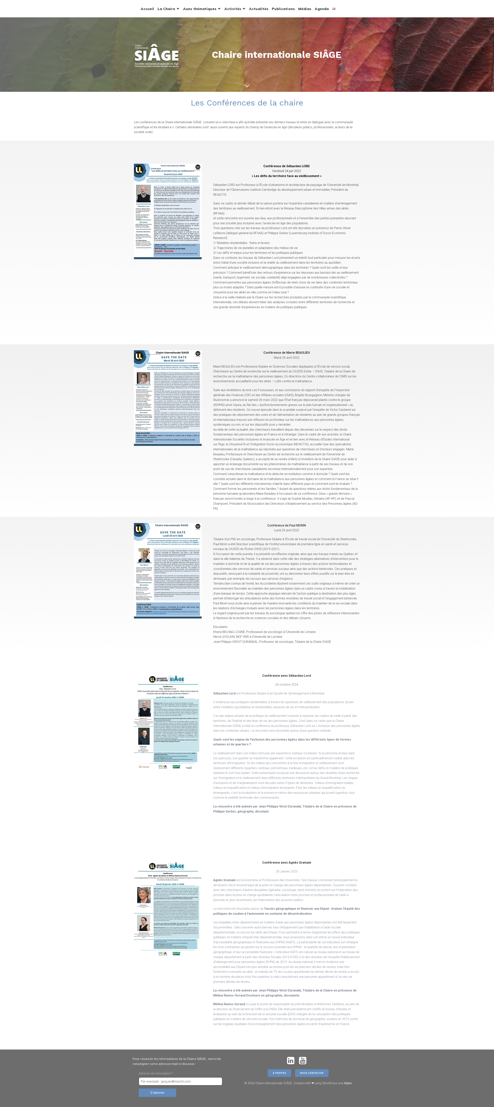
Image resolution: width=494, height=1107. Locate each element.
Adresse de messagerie (156, 1073)
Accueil (147, 9)
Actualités (258, 9)
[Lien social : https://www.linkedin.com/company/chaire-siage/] (292, 1060)
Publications (283, 9)
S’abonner (157, 1092)
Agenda (322, 9)
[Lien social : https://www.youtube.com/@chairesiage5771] (304, 1060)
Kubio (348, 1083)
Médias (304, 9)
